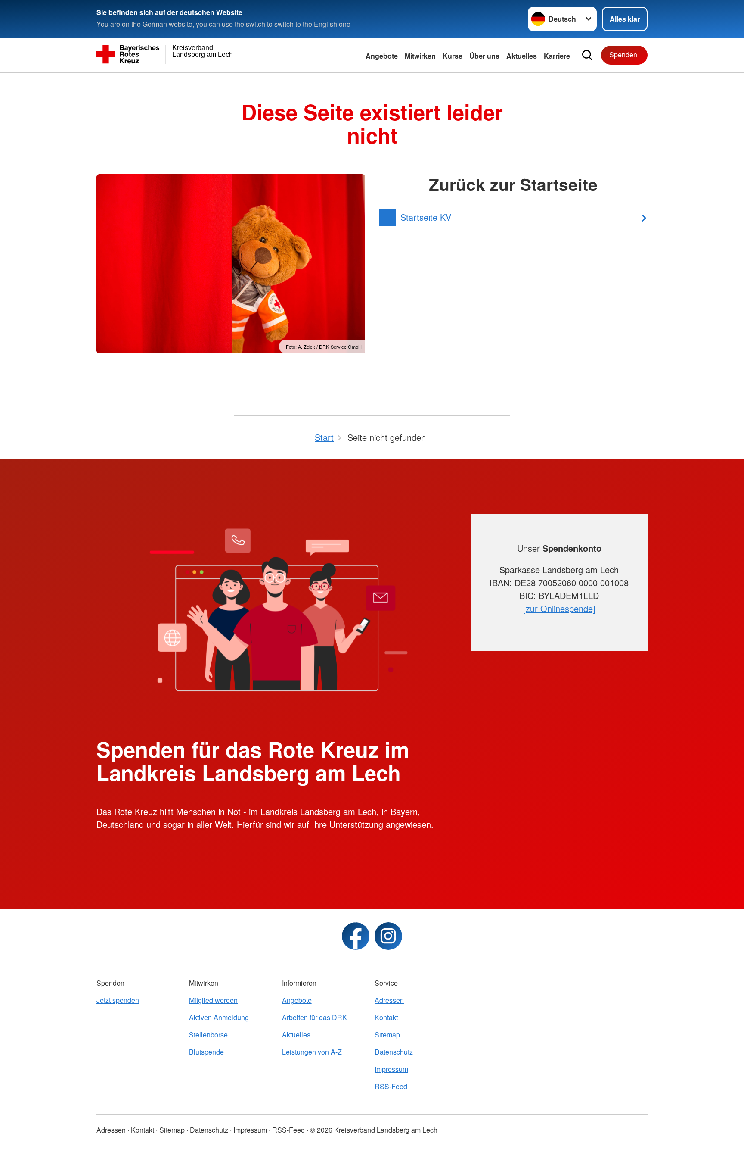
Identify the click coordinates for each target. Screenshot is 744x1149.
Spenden (623, 54)
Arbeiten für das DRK (314, 1017)
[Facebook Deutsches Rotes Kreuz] (355, 936)
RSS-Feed (391, 1086)
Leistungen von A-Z (312, 1052)
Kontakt (386, 1017)
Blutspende (206, 1052)
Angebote (382, 56)
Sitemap (387, 1035)
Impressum (391, 1069)
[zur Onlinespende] (559, 608)
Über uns (484, 56)
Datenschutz (394, 1052)
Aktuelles (521, 56)
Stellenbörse (208, 1035)
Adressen (389, 1000)
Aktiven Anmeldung (219, 1017)
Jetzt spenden (117, 1000)
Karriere (557, 56)
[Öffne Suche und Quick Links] (587, 55)
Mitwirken (420, 56)
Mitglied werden (213, 1000)
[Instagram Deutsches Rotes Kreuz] (388, 936)
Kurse (452, 56)
